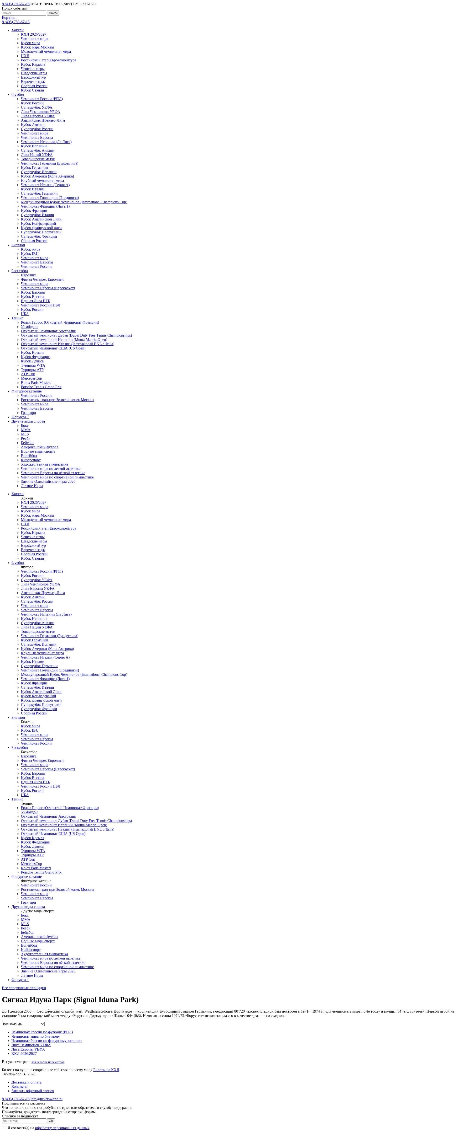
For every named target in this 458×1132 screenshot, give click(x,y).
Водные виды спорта (38, 451)
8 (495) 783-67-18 (16, 4)
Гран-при (28, 413)
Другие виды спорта (28, 421)
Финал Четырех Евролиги (42, 279)
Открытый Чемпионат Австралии (48, 331)
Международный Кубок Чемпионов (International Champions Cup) (74, 202)
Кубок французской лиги (41, 228)
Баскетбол (19, 271)
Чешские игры (33, 69)
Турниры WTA (33, 365)
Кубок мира (30, 43)
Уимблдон (29, 327)
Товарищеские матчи (38, 159)
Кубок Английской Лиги (41, 219)
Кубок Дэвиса (32, 361)
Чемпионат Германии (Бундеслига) (49, 163)
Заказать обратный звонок (32, 1091)
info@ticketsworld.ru (46, 1099)
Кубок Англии (33, 125)
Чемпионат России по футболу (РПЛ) (42, 1032)
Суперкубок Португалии (41, 232)
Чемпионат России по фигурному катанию (46, 1041)
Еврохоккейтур (33, 77)
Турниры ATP (32, 370)
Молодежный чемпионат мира (46, 51)
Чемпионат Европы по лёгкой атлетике (53, 473)
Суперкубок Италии (37, 215)
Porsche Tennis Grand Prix (41, 387)
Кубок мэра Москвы (37, 47)
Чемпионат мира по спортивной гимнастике (57, 477)
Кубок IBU (30, 254)
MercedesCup (31, 378)
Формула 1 (20, 417)
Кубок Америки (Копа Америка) (47, 176)
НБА (25, 314)
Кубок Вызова (32, 297)
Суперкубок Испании (39, 172)
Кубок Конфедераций (38, 223)
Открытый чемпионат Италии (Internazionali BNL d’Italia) (67, 344)
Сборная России (34, 86)
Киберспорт (31, 460)
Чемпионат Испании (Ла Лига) (46, 142)
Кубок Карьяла (33, 64)
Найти (53, 13)
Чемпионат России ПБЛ (40, 305)
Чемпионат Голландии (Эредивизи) (50, 198)
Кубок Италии (32, 189)
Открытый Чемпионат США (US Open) (53, 348)
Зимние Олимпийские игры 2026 (48, 481)
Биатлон (18, 245)
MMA (26, 430)
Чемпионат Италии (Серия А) (45, 185)
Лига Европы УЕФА (38, 116)
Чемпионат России (36, 266)
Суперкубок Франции (39, 236)
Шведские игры (34, 73)
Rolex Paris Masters (36, 383)
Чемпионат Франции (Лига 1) (45, 206)
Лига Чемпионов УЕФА (40, 112)
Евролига (28, 275)
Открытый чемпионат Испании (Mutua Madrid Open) (64, 340)
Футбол (17, 94)
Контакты (19, 1086)
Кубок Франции (34, 211)
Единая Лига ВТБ (35, 301)
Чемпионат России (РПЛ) (42, 99)
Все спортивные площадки (24, 988)
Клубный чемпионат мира (42, 180)
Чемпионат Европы (37, 137)
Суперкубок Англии (37, 150)
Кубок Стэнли (32, 90)
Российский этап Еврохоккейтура (48, 60)
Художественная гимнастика (44, 464)
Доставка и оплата (26, 1082)
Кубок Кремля (32, 352)
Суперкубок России (37, 129)
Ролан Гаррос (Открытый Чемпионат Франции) (60, 322)
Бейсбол (27, 443)
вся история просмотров (47, 1062)
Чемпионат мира (34, 39)
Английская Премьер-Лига (43, 120)
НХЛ (25, 56)
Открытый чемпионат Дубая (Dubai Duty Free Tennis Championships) (76, 335)
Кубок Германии (34, 168)
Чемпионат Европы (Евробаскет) (48, 288)
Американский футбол (39, 447)
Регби (26, 438)
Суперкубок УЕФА (36, 107)
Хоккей (17, 30)
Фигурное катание (26, 391)
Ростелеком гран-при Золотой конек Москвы (57, 400)
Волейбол (29, 456)
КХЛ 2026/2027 (33, 34)
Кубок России (32, 103)
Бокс (25, 426)
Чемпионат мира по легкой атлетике (50, 469)
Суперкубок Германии (39, 193)
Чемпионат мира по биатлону (35, 1036)
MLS (25, 434)
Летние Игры (32, 486)
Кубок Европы (33, 292)
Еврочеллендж (33, 82)
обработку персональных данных (62, 1128)
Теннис (17, 318)
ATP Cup (28, 374)
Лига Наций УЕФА (37, 155)
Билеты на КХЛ (106, 1070)
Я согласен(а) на (48, 1128)
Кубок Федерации (35, 357)
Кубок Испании (34, 146)
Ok (51, 1121)
